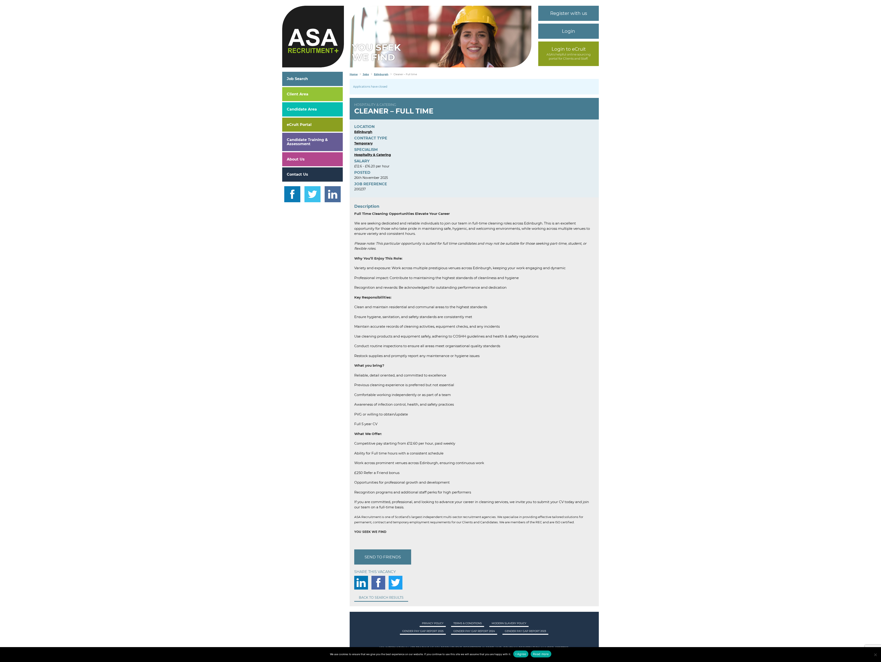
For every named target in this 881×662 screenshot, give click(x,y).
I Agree (521, 654)
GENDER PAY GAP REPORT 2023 (525, 631)
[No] (875, 654)
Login (568, 31)
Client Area (297, 94)
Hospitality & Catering (375, 105)
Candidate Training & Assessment (307, 142)
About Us (296, 159)
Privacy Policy (432, 623)
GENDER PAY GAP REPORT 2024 (474, 631)
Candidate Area (302, 109)
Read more (541, 654)
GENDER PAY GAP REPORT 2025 (422, 631)
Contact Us (297, 174)
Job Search (297, 79)
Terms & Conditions (467, 623)
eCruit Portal (299, 124)
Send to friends (383, 557)
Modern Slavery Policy (509, 623)
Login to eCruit (569, 49)
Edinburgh (363, 132)
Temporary (363, 143)
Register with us (568, 13)
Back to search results (381, 598)
